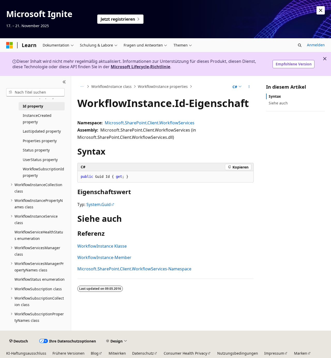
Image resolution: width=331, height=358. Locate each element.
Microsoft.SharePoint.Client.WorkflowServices (149, 123)
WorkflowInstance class (111, 86)
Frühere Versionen (68, 353)
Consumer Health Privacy (185, 353)
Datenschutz (143, 353)
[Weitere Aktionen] (249, 86)
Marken (300, 353)
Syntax (275, 96)
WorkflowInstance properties (163, 86)
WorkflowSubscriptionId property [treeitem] (43, 172)
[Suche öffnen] (300, 45)
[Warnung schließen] (321, 10)
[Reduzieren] (64, 82)
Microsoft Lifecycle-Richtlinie (140, 67)
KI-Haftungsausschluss (26, 353)
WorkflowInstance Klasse (102, 246)
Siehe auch (278, 103)
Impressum (274, 353)
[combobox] (35, 92)
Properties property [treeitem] (40, 140)
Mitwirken (117, 353)
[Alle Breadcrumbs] (81, 86)
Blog (95, 353)
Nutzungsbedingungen (237, 353)
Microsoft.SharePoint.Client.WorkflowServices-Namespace (134, 269)
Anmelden (316, 44)
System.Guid (98, 204)
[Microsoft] (9, 45)
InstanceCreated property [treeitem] (37, 118)
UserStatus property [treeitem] (40, 159)
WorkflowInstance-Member (104, 257)
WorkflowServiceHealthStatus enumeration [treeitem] (38, 235)
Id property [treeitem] (33, 106)
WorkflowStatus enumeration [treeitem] (39, 279)
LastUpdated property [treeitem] (42, 131)
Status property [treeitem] (36, 150)
